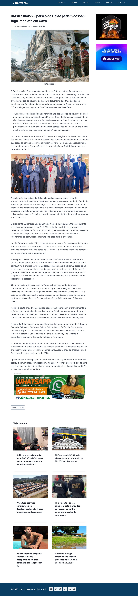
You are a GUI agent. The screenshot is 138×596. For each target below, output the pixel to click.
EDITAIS (119, 3)
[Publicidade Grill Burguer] (111, 39)
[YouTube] (70, 589)
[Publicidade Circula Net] (111, 69)
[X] (56, 589)
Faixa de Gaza (18, 407)
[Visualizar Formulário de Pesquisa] (125, 3)
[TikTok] (65, 589)
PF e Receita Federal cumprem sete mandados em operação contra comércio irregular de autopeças (67, 509)
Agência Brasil (22, 26)
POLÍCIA (85, 3)
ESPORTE (97, 3)
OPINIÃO (109, 3)
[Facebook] (51, 589)
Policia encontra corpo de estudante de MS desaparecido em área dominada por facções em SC (29, 559)
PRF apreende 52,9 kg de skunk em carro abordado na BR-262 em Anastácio (69, 458)
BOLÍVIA (74, 3)
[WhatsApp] (74, 589)
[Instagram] (60, 589)
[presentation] (30, 438)
